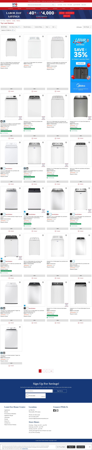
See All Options (9, 168)
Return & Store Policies (10, 424)
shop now (62, 12)
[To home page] (15, 5)
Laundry (13, 20)
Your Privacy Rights (61, 446)
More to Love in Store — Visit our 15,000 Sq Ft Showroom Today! (46, 1)
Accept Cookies (80, 446)
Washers (18, 20)
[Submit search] (53, 5)
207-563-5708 (34, 416)
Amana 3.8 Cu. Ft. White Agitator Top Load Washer (33, 62)
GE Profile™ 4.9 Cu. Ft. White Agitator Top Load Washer (57, 216)
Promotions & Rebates (30, 8)
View (11, 88)
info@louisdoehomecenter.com (40, 418)
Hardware (55, 8)
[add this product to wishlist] (19, 36)
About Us (72, 8)
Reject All (71, 446)
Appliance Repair (44, 8)
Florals (63, 8)
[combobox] (15, 27)
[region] (46, 447)
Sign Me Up (60, 391)
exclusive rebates (70, 12)
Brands (19, 8)
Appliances (10, 8)
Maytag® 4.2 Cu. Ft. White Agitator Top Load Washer (33, 170)
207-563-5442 (36, 414)
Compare (12, 91)
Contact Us (81, 8)
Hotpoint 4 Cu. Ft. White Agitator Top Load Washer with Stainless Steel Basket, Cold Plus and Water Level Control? (57, 63)
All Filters (5, 26)
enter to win (67, 15)
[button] (58, 5)
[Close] (89, 446)
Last (51, 371)
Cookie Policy (25, 448)
